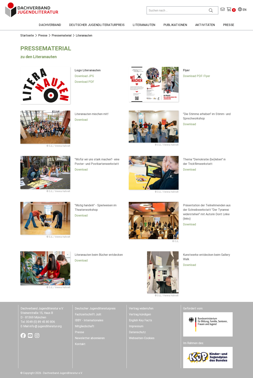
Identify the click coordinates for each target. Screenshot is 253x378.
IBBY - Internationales (89, 320)
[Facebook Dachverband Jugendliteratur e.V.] (23, 336)
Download (81, 119)
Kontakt (80, 344)
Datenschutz (137, 332)
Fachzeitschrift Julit (88, 314)
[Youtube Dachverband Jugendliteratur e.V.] (30, 336)
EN (244, 9)
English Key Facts (140, 320)
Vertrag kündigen (140, 314)
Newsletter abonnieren (90, 338)
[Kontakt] (222, 9)
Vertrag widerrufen (141, 308)
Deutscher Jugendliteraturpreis (95, 308)
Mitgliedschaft (84, 326)
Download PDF (84, 82)
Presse (79, 332)
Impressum (136, 326)
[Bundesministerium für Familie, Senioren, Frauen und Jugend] (208, 324)
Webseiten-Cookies (141, 338)
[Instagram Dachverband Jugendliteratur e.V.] (37, 336)
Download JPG (84, 76)
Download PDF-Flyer (196, 76)
